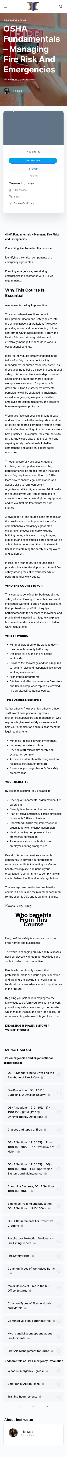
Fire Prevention (14, 20)
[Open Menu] (5, 6)
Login (35, 168)
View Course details (16, 79)
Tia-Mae (27, 1431)
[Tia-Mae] (13, 1432)
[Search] (61, 6)
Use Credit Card (33, 160)
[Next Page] (47, 1406)
